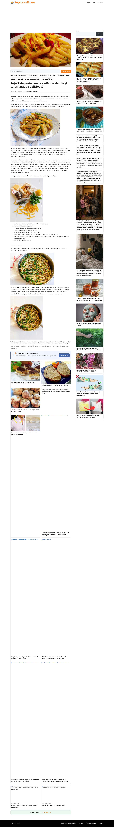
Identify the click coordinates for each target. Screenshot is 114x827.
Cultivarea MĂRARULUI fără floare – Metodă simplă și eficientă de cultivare (89, 349)
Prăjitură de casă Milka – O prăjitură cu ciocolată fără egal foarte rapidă (89, 102)
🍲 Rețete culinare (22, 2)
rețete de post (32, 75)
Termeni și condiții (91, 823)
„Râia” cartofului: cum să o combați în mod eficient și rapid (25, 410)
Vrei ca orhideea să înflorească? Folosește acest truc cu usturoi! (86, 371)
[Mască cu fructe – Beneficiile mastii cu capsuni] (89, 313)
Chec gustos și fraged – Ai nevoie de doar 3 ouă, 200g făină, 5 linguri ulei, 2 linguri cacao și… (89, 57)
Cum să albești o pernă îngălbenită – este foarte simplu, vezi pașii (88, 416)
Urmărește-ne (64, 355)
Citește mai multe (40, 812)
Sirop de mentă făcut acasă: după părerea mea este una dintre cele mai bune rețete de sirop (56, 391)
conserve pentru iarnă (32, 79)
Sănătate (100, 2)
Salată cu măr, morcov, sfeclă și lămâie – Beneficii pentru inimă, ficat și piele (54, 657)
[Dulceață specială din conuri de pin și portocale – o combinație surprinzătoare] (89, 288)
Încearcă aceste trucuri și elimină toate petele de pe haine (23, 433)
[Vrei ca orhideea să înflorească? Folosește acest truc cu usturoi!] (89, 361)
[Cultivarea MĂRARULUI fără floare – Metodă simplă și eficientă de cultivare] (89, 338)
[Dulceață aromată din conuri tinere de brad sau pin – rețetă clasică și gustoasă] (89, 117)
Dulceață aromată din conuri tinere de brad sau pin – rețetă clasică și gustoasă (89, 130)
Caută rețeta (66, 71)
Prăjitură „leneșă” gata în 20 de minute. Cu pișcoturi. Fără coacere (25, 657)
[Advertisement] (57, 16)
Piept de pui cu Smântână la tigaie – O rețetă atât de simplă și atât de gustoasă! (55, 780)
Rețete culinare (91, 2)
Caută (77, 31)
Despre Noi (81, 823)
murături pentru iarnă (18, 75)
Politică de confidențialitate (68, 823)
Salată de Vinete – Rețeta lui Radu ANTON (55, 385)
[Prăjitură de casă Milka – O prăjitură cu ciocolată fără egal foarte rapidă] (89, 92)
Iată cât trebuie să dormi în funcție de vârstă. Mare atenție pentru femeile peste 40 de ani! (89, 393)
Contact (101, 823)
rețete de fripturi (47, 79)
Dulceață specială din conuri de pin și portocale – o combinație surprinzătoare (89, 299)
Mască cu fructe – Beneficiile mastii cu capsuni (89, 324)
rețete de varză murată (47, 75)
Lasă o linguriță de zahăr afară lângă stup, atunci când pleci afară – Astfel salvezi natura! (55, 534)
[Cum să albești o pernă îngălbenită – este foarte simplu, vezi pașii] (89, 406)
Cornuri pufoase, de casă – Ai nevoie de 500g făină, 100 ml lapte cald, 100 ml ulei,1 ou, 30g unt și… (89, 79)
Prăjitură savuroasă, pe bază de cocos (23, 383)
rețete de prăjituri (63, 75)
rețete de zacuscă (17, 79)
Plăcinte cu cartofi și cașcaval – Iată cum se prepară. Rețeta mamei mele (25, 780)
